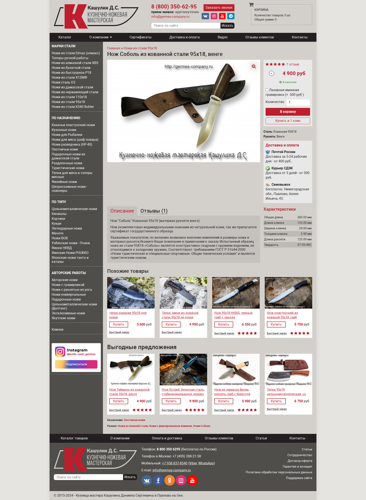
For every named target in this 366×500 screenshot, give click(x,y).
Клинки (57, 329)
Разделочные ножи (67, 163)
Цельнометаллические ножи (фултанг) (74, 306)
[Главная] (96, 16)
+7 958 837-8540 (174, 463)
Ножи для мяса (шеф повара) (75, 140)
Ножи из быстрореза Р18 (71, 73)
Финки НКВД (62, 248)
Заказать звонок (219, 8)
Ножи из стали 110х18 (69, 97)
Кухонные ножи (64, 130)
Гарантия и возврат (297, 466)
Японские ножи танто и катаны (70, 260)
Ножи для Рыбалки (67, 135)
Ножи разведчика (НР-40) (72, 144)
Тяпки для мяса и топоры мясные (72, 175)
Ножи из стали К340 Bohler (73, 107)
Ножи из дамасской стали (72, 87)
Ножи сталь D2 (63, 82)
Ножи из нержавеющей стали (75, 92)
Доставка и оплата (184, 37)
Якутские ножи (63, 318)
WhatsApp (206, 463)
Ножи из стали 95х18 (68, 102)
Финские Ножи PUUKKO (70, 253)
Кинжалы (59, 214)
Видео (222, 37)
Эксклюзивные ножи (68, 313)
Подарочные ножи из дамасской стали (68, 156)
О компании (98, 37)
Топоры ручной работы (70, 58)
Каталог (64, 37)
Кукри (56, 223)
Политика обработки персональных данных (279, 472)
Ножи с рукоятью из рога (72, 290)
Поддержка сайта (299, 478)
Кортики (58, 219)
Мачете (57, 233)
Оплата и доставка (167, 438)
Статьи (261, 438)
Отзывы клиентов (259, 37)
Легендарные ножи (67, 228)
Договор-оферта (300, 461)
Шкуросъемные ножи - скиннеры (69, 189)
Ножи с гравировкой (68, 285)
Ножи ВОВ (60, 238)
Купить (118, 324)
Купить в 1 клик (288, 121)
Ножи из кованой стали (133, 426)
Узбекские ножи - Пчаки (71, 243)
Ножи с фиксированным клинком (170, 426)
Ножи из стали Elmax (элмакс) (76, 53)
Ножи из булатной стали (71, 68)
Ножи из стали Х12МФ (69, 77)
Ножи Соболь (201, 426)
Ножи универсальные (69, 294)
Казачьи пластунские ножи (73, 125)
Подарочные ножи (66, 299)
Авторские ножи (65, 280)
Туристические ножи (68, 168)
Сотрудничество (299, 455)
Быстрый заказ (119, 332)
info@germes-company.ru (170, 17)
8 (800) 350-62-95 (174, 6)
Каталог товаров (74, 438)
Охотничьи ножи (65, 149)
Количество (275, 102)
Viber (193, 463)
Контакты (300, 37)
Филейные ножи (64, 182)
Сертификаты (140, 37)
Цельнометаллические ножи (74, 209)
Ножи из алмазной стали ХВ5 (75, 63)
